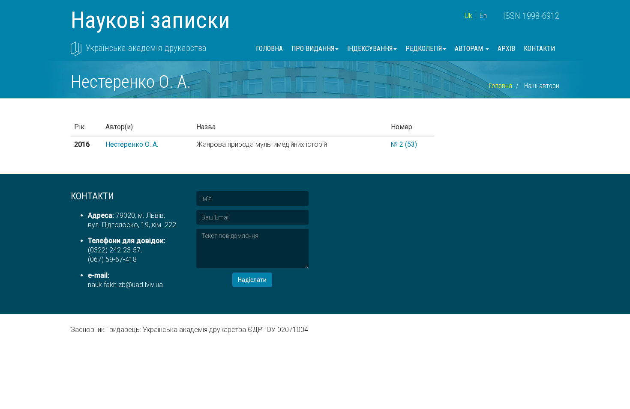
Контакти (539, 48)
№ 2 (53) (404, 144)
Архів (506, 48)
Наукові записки (150, 19)
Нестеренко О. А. (131, 144)
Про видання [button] (312, 48)
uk (468, 16)
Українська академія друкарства (146, 48)
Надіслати (252, 279)
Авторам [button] (470, 48)
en (483, 16)
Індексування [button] (370, 48)
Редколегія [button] (423, 48)
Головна (269, 48)
